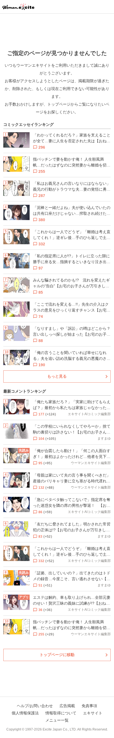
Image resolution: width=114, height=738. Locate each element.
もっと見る (57, 376)
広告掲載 (67, 706)
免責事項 (89, 706)
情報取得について (60, 713)
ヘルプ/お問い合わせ (35, 706)
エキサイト (92, 713)
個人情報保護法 (25, 713)
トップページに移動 (57, 654)
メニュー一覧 (57, 720)
